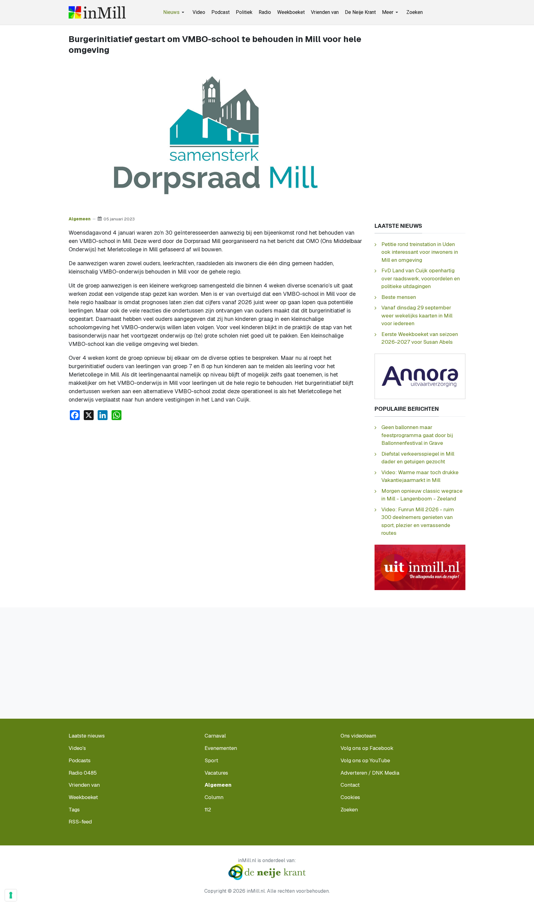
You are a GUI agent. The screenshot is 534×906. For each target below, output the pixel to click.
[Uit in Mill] (420, 567)
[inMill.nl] (97, 12)
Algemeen (80, 219)
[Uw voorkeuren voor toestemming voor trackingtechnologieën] (11, 895)
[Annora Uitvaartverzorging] (420, 376)
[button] (174, 12)
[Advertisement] (216, 471)
